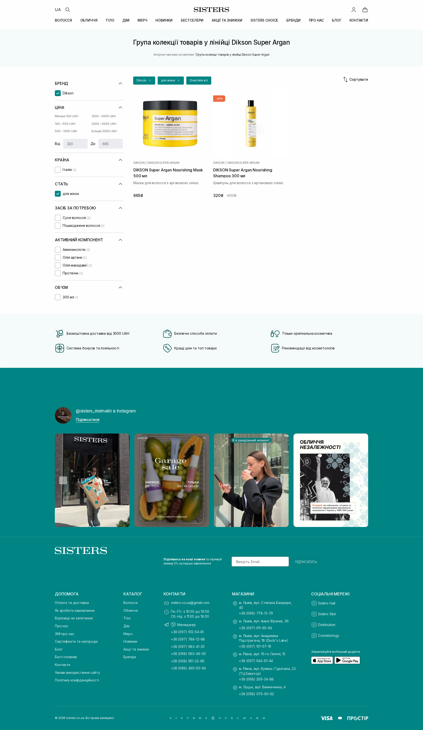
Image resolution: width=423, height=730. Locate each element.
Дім (126, 626)
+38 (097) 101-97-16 (255, 646)
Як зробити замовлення (74, 610)
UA (58, 9)
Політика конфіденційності (77, 680)
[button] (144, 81)
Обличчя (130, 610)
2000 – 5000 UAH (104, 124)
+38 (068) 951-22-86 (187, 661)
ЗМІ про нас (64, 634)
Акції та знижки (136, 649)
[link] (365, 9)
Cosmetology (328, 635)
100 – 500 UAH (65, 124)
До (93, 143)
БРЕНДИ (293, 20)
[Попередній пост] (63, 480)
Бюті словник (66, 657)
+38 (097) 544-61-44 (256, 661)
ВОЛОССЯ (63, 20)
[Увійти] (354, 9)
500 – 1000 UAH (66, 131)
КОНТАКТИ (359, 20)
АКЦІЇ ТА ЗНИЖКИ (227, 20)
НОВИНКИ (164, 20)
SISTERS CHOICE (264, 20)
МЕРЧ (142, 20)
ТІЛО (110, 20)
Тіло (126, 618)
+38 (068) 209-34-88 (256, 679)
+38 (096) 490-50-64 (188, 668)
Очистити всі (199, 80)
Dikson (139, 163)
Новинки (130, 641)
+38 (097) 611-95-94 (255, 628)
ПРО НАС (316, 20)
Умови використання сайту (77, 672)
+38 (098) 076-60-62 (256, 694)
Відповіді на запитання (74, 618)
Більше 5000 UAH (104, 131)
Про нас (61, 626)
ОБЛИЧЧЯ (88, 20)
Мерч (127, 634)
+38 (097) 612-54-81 (187, 632)
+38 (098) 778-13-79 (256, 613)
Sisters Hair (327, 603)
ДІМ (125, 20)
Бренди (129, 657)
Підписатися (87, 419)
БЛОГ (336, 20)
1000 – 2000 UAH (104, 116)
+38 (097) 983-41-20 (188, 646)
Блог (58, 649)
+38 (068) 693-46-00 (188, 654)
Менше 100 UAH (66, 116)
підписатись (306, 561)
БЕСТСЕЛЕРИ (192, 20)
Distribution (326, 625)
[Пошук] (67, 9)
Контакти (62, 665)
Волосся (130, 603)
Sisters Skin (327, 614)
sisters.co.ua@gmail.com (190, 603)
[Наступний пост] (360, 480)
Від (57, 143)
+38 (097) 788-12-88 (188, 639)
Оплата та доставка (72, 603)
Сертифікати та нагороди (76, 641)
